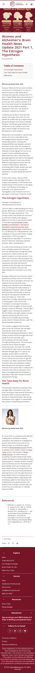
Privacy (4, 641)
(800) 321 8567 (7, 594)
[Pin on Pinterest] (17, 543)
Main (4, 557)
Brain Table (6, 604)
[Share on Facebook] (9, 543)
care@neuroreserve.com (11, 590)
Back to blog (7, 539)
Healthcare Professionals (11, 584)
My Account (6, 587)
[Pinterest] (15, 631)
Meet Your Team (8, 570)
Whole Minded (7, 607)
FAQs (4, 581)
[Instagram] (20, 631)
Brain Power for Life (9, 567)
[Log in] (26, 4)
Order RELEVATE (8, 561)
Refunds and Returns (9, 645)
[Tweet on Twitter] (13, 543)
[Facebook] (10, 631)
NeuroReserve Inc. (17, 667)
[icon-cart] (31, 4)
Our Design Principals (10, 564)
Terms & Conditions (9, 638)
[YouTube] (25, 631)
